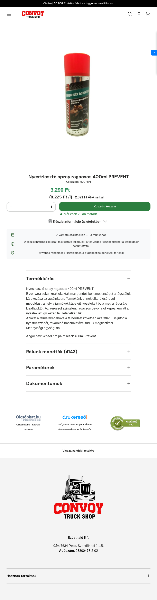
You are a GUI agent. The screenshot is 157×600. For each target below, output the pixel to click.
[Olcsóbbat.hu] (28, 418)
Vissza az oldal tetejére (78, 450)
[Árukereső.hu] (74, 418)
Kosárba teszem (105, 206)
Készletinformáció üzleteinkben (77, 221)
